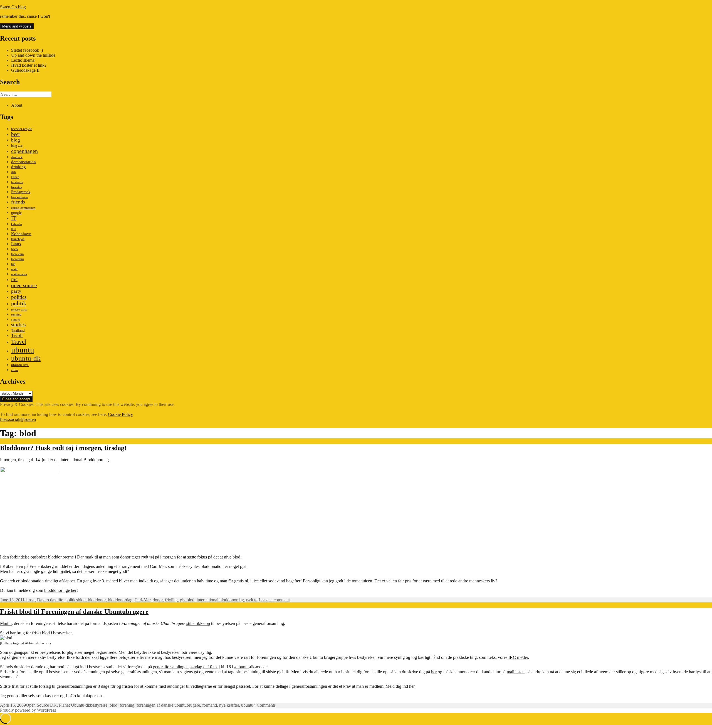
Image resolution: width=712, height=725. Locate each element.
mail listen (516, 671)
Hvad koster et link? (28, 65)
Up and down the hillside (33, 55)
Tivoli (17, 335)
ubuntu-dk (26, 358)
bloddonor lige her (60, 590)
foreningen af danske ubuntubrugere (168, 705)
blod (82, 599)
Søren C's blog (13, 6)
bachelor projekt (21, 129)
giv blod (187, 599)
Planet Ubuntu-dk (74, 705)
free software (19, 197)
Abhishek (32, 643)
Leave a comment (274, 599)
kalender (16, 224)
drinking (18, 167)
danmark (17, 157)
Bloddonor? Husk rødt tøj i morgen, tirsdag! (63, 447)
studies (18, 324)
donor (158, 599)
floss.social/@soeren (18, 419)
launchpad (17, 239)
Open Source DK (41, 705)
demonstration (23, 162)
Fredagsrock (20, 192)
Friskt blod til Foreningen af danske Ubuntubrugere (74, 611)
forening (16, 187)
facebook (17, 182)
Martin (6, 623)
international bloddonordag (220, 599)
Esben (15, 177)
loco (14, 249)
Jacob (44, 643)
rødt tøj (252, 599)
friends (18, 202)
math (14, 269)
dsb (13, 172)
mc (14, 279)
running (16, 314)
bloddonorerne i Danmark (70, 557)
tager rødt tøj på (145, 557)
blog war (17, 146)
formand (209, 705)
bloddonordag (120, 599)
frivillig (171, 599)
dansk (29, 599)
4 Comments (264, 705)
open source (24, 285)
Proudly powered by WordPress (28, 710)
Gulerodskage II (25, 70)
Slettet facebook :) (27, 50)
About (16, 105)
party (16, 291)
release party (19, 309)
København (21, 233)
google (16, 212)
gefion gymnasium (23, 207)
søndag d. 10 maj (205, 666)
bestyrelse (98, 705)
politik (18, 303)
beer (15, 134)
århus (14, 370)
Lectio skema (22, 60)
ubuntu (22, 349)
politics (18, 297)
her (434, 671)
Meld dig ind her (399, 686)
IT (13, 218)
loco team (17, 254)
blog (15, 140)
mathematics (19, 274)
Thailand (18, 330)
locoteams (17, 259)
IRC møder (518, 657)
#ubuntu (241, 666)
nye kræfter (229, 705)
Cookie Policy (120, 414)
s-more (15, 319)
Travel (18, 341)
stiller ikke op (198, 623)
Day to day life (50, 599)
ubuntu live (20, 365)
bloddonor (97, 599)
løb (13, 264)
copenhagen (24, 151)
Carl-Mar (142, 599)
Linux (16, 243)
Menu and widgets (16, 26)
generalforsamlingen (171, 666)
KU (13, 229)
